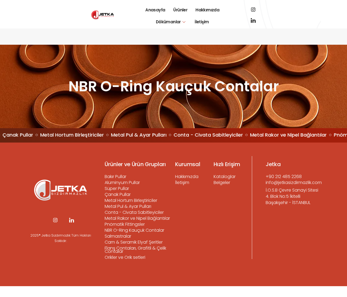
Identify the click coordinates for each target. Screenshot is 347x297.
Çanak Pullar (118, 194)
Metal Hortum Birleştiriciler (131, 200)
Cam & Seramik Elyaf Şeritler (134, 242)
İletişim (202, 22)
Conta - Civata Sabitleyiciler (134, 212)
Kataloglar (225, 176)
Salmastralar (118, 236)
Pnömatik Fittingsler (125, 224)
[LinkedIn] (253, 20)
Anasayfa (155, 10)
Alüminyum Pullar (122, 182)
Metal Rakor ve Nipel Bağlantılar (137, 218)
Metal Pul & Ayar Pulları (128, 206)
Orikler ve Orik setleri (125, 257)
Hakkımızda (207, 10)
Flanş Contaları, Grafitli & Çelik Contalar (135, 249)
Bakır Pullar (115, 176)
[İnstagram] (253, 9)
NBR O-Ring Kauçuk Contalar (134, 230)
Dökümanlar (168, 22)
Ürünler (180, 10)
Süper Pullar (117, 188)
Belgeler (222, 182)
